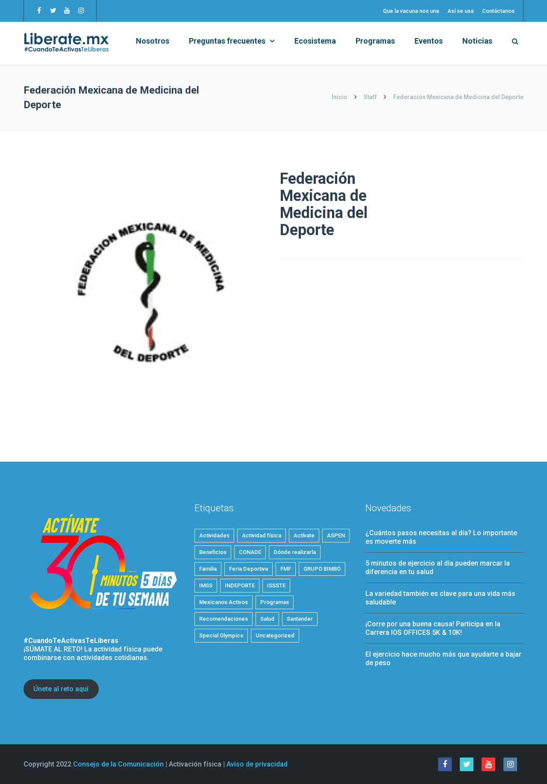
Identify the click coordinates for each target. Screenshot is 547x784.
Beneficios (212, 552)
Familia (208, 569)
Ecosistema (315, 40)
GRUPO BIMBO (322, 569)
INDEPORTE (240, 585)
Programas (375, 40)
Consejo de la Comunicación (118, 764)
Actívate (304, 535)
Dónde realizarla (295, 552)
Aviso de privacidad (257, 764)
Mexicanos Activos (223, 602)
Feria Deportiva (248, 569)
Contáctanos (498, 11)
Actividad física (261, 535)
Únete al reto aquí (60, 689)
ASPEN (336, 535)
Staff (370, 97)
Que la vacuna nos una (411, 11)
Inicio (340, 97)
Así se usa (460, 11)
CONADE (250, 552)
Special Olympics (221, 635)
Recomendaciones (223, 619)
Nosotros (152, 40)
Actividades (214, 535)
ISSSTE (276, 585)
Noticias (477, 40)
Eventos (429, 40)
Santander (300, 619)
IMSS (205, 585)
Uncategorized (275, 635)
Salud (267, 619)
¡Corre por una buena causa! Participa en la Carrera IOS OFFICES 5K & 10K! (432, 628)
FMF (285, 569)
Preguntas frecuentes (227, 40)
